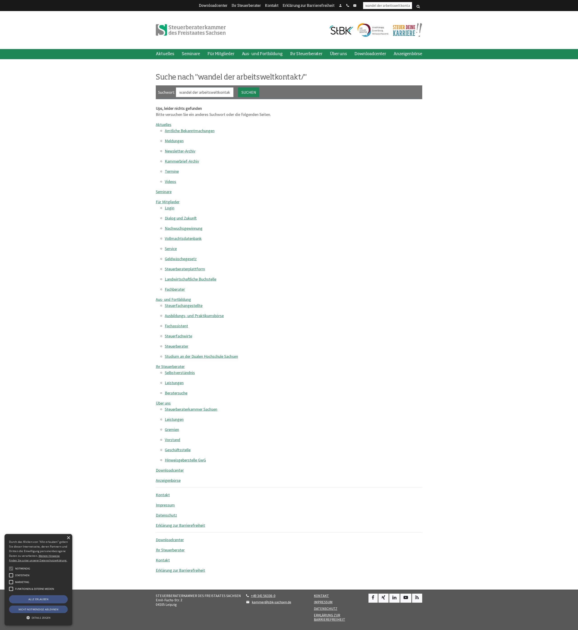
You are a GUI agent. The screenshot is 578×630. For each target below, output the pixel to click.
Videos (170, 181)
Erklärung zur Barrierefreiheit (309, 6)
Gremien (172, 429)
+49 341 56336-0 (263, 596)
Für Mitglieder (220, 54)
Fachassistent (176, 325)
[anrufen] (347, 6)
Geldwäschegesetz (181, 258)
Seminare (191, 54)
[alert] (38, 579)
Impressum (165, 505)
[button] (11, 588)
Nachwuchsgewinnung (184, 228)
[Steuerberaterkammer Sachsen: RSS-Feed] (417, 598)
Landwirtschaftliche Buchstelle (190, 279)
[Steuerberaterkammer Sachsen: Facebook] (373, 598)
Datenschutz (166, 515)
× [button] (68, 538)
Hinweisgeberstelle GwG (185, 460)
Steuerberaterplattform (185, 269)
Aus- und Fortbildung (262, 54)
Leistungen (174, 382)
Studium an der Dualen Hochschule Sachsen (201, 356)
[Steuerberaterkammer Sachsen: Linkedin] (394, 598)
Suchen (248, 92)
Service (171, 248)
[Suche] (418, 6)
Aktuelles (165, 54)
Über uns (338, 54)
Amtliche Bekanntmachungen (189, 130)
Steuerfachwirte (178, 336)
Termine (172, 171)
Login (169, 208)
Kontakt (272, 6)
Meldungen (174, 140)
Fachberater (175, 289)
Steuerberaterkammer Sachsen (191, 409)
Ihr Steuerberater (246, 6)
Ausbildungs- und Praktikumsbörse (194, 315)
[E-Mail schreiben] (355, 6)
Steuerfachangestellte (184, 305)
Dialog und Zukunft (181, 218)
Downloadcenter (213, 6)
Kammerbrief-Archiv (182, 161)
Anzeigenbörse (408, 54)
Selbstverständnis (180, 372)
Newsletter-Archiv (180, 151)
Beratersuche (176, 393)
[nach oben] (570, 624)
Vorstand (172, 439)
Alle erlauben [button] (38, 599)
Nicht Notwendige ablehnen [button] (38, 609)
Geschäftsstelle (178, 449)
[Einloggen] (340, 6)
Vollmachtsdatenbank (183, 238)
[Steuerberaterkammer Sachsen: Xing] (383, 598)
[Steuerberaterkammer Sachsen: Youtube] (405, 598)
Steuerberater (176, 346)
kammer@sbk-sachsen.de (271, 602)
